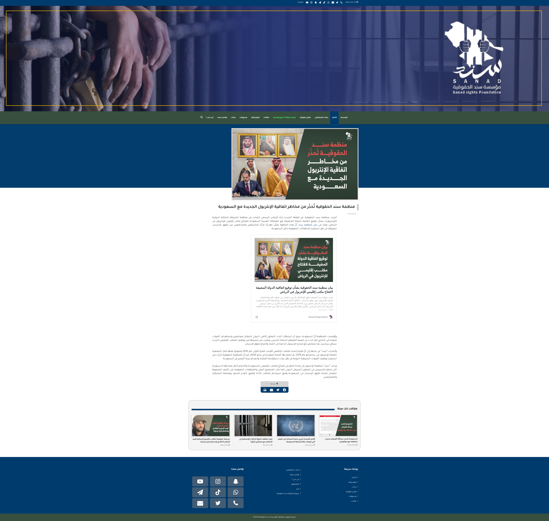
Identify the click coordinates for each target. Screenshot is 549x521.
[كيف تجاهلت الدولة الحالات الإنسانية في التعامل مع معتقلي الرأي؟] (253, 426)
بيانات (233, 118)
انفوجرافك (255, 118)
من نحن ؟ (209, 118)
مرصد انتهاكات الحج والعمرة (284, 118)
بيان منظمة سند (307, 225)
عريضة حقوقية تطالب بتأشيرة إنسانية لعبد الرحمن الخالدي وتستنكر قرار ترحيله (211, 440)
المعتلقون (295, 484)
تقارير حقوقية (305, 118)
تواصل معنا (222, 118)
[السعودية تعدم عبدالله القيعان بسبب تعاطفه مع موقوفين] (338, 425)
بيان (297, 489)
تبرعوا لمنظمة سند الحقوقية (288, 494)
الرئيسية (344, 118)
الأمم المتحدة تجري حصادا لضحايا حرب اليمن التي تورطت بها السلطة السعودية (296, 440)
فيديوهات (243, 118)
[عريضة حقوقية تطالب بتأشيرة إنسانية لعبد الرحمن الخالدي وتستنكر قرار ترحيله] (211, 426)
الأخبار (334, 118)
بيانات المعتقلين (321, 118)
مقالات (266, 118)
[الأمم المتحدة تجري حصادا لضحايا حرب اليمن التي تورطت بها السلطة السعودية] (296, 426)
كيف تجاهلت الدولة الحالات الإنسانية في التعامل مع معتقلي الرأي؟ (255, 440)
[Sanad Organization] (274, 58)
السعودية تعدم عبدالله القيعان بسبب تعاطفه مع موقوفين (341, 440)
